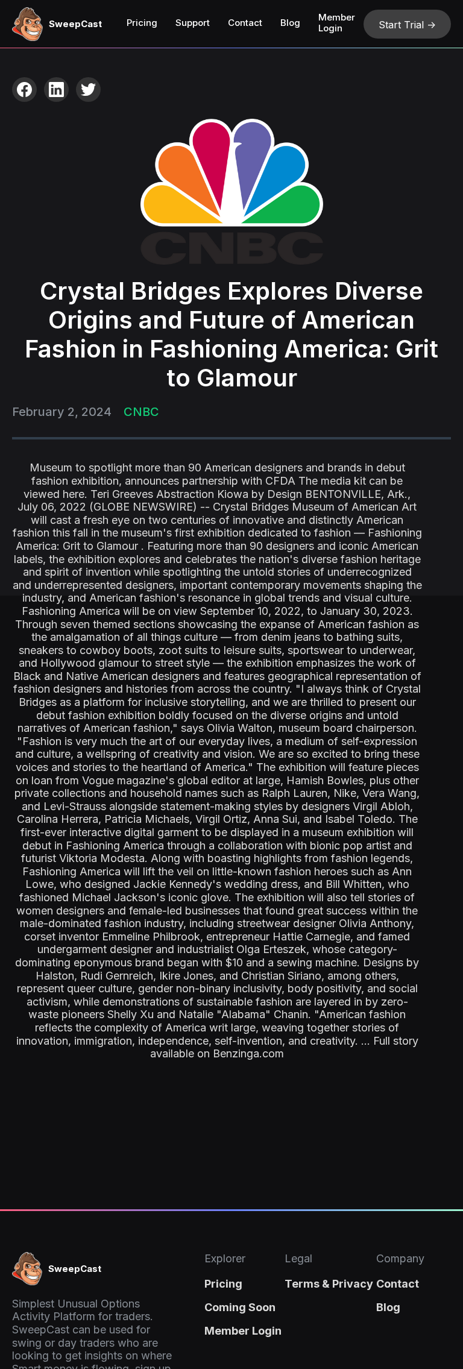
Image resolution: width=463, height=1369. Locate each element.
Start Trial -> (407, 25)
